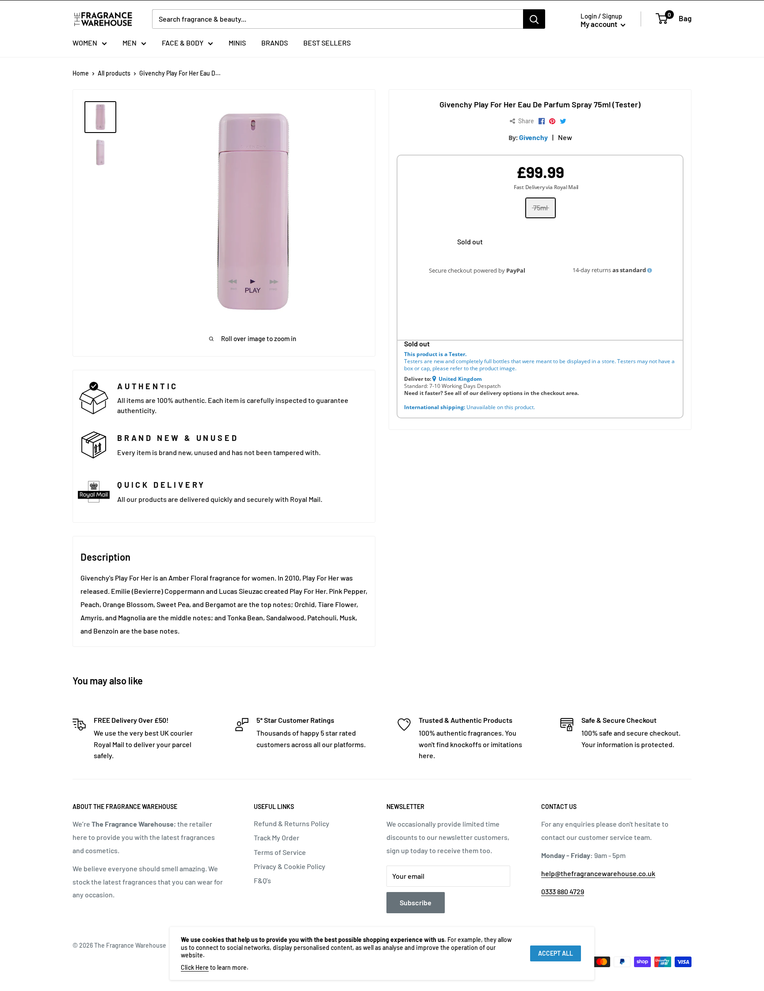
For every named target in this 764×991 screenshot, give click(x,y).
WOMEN (85, 42)
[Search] (534, 19)
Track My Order (276, 837)
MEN (129, 42)
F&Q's (262, 880)
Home (81, 73)
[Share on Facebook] (542, 121)
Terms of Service (280, 852)
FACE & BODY (182, 42)
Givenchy (533, 137)
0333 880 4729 (562, 891)
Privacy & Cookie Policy (289, 866)
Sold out (470, 241)
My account (600, 23)
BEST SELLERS (327, 42)
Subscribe (416, 902)
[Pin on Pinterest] (552, 121)
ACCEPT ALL (555, 953)
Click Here (195, 967)
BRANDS (274, 42)
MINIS (237, 42)
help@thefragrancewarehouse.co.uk (598, 873)
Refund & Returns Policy (291, 823)
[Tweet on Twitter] (563, 121)
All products (114, 73)
